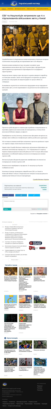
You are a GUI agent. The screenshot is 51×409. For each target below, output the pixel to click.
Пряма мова (19, 403)
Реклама (39, 388)
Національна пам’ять (42, 8)
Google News (43, 185)
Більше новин (14, 259)
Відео (21, 354)
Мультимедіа (37, 375)
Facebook (44, 187)
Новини (4, 8)
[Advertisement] (39, 231)
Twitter (44, 189)
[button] (2, 3)
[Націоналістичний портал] (33, 248)
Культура (44, 403)
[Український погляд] (4, 384)
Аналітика (10, 8)
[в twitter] (34, 195)
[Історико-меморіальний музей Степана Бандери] (44, 248)
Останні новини (7, 222)
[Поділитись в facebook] (8, 195)
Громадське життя (20, 8)
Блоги (4, 405)
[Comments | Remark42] (25, 207)
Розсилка (39, 390)
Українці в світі (31, 8)
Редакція (39, 386)
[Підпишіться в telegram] (21, 195)
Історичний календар (14, 405)
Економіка (37, 403)
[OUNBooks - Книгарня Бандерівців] (39, 243)
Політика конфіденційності (7, 396)
